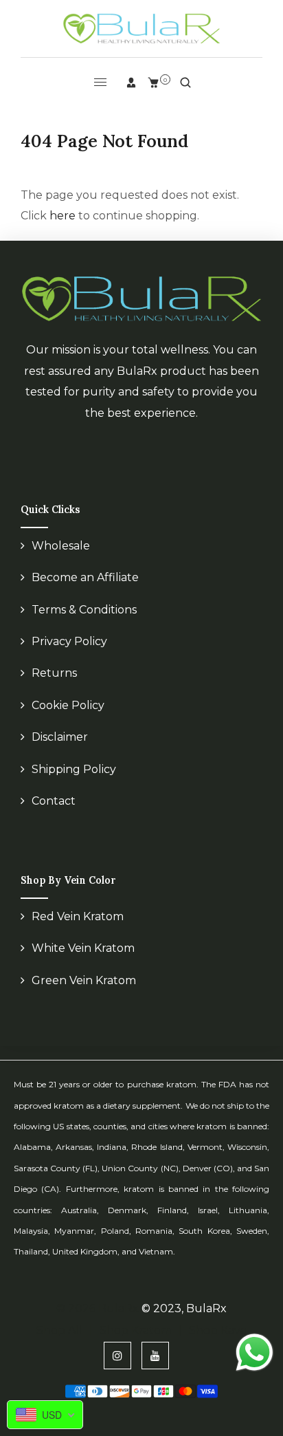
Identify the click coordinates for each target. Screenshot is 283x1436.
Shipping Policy (74, 769)
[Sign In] (131, 82)
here (62, 215)
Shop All (59, 1330)
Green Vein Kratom (84, 980)
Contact (54, 800)
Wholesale (61, 545)
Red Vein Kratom (78, 916)
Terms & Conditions (84, 609)
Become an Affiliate (85, 577)
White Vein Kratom (83, 948)
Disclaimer (60, 736)
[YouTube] (155, 1355)
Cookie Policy (68, 705)
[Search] (185, 82)
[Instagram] (117, 1355)
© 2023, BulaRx (184, 1308)
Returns (54, 672)
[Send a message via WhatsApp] (254, 1352)
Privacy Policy (69, 641)
